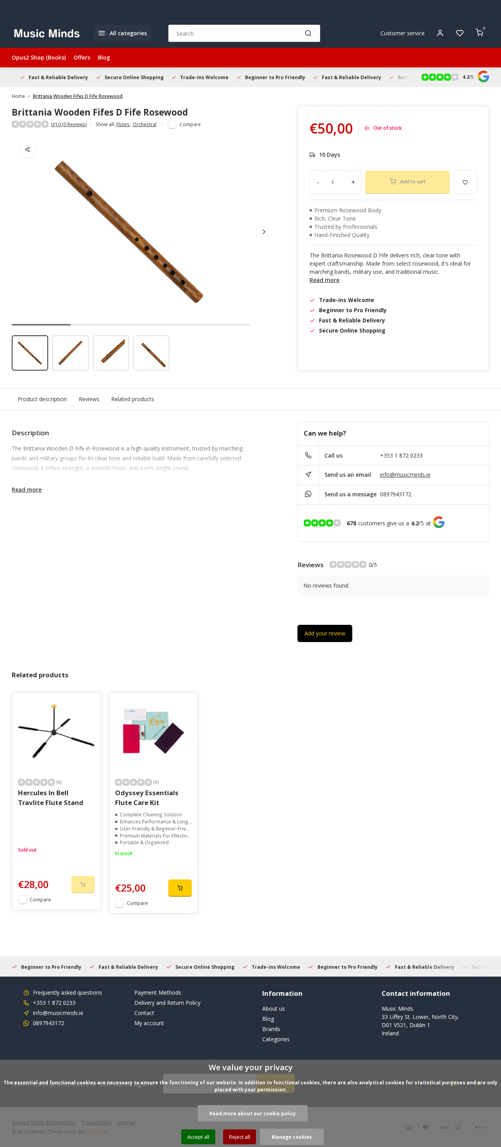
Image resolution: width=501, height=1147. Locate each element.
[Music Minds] (47, 33)
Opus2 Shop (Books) (39, 57)
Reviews (89, 399)
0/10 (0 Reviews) (69, 124)
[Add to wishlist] (89, 704)
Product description (42, 399)
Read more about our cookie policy (252, 1113)
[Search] (308, 33)
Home (18, 96)
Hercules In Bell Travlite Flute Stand (50, 797)
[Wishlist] (460, 33)
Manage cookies (292, 1137)
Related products (132, 399)
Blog (104, 57)
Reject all (239, 1136)
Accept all (198, 1136)
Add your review (325, 633)
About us (273, 1008)
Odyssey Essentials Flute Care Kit (146, 797)
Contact (144, 1013)
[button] (264, 231)
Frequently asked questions (67, 992)
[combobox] (244, 33)
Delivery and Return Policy (167, 1002)
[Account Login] (440, 33)
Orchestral (145, 124)
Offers (82, 57)
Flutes (123, 124)
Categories (276, 1039)
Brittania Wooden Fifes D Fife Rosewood (78, 96)
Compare (190, 124)
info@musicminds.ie (405, 474)
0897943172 (395, 494)
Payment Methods (157, 992)
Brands (271, 1029)
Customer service (402, 33)
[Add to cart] (180, 888)
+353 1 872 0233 (401, 455)
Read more (324, 280)
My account (149, 1023)
